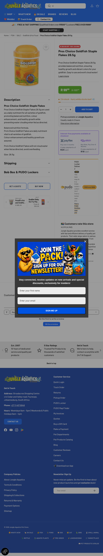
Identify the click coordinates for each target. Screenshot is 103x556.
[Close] (85, 241)
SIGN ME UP (51, 310)
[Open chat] (5, 551)
